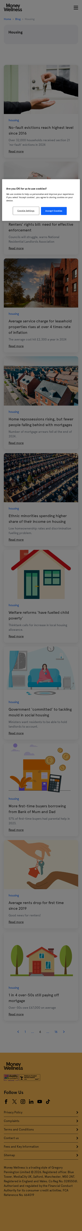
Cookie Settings (26, 210)
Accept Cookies (53, 211)
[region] (41, 200)
